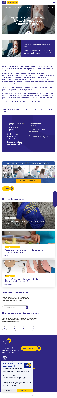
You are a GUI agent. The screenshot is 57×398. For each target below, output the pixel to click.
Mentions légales (30, 395)
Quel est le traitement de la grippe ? (37, 131)
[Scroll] (28, 32)
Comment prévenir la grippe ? (36, 125)
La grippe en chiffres (15, 124)
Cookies (52, 395)
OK (27, 307)
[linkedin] (24, 328)
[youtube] (14, 328)
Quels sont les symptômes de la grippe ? (12, 136)
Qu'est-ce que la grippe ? (12, 129)
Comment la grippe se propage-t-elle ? (14, 143)
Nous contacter (6, 395)
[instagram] (34, 328)
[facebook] (4, 328)
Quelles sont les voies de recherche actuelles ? (38, 137)
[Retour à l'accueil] (4, 2)
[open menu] (53, 2)
